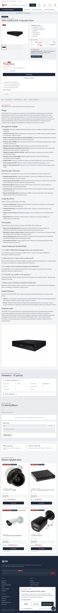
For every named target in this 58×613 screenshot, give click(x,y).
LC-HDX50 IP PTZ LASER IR (9, 490)
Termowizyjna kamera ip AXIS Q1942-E (12, 535)
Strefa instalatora (5, 596)
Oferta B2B (4, 598)
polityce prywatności (28, 608)
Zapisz (52, 573)
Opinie (25, 99)
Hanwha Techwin (38, 42)
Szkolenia (4, 600)
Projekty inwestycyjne (6, 602)
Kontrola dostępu (5, 588)
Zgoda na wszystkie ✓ (47, 603)
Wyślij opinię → (7, 435)
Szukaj (32, 5)
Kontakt (32, 580)
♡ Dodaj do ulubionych (29, 78)
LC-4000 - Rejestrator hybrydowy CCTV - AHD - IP (43, 490)
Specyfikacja (9, 99)
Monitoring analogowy (49, 9)
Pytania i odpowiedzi (33, 99)
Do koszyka (29, 74)
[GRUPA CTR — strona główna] (5, 5)
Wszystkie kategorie (12, 9)
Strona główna (4, 13)
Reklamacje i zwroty (34, 582)
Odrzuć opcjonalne (25, 604)
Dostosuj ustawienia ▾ (26, 599)
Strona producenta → (7, 89)
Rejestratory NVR (11, 13)
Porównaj (6, 94)
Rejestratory (4, 582)
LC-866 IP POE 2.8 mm (36, 535)
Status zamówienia (34, 584)
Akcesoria (4, 590)
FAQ (31, 586)
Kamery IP (4, 580)
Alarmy (3, 586)
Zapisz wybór (36, 603)
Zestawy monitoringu (37, 9)
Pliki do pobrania (17, 99)
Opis (3, 99)
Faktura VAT (4, 604)
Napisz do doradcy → (36, 56)
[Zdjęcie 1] (4, 47)
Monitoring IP (27, 9)
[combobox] (19, 5)
